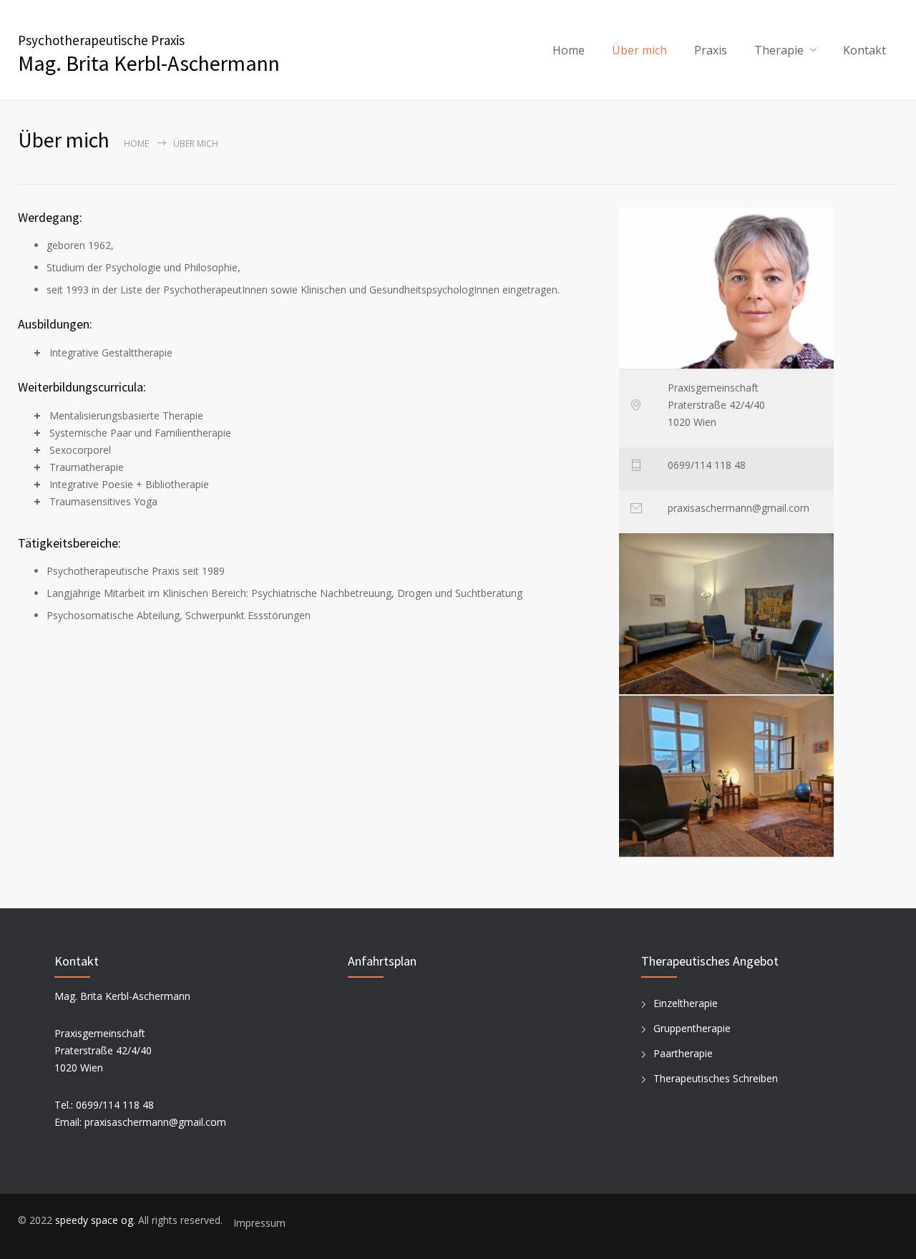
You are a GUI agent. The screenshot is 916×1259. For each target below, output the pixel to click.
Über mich (639, 50)
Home (568, 50)
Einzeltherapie (685, 1003)
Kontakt (864, 50)
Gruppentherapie (692, 1028)
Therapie (779, 50)
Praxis (710, 50)
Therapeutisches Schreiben (715, 1078)
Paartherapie (683, 1053)
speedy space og (94, 1220)
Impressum (259, 1223)
